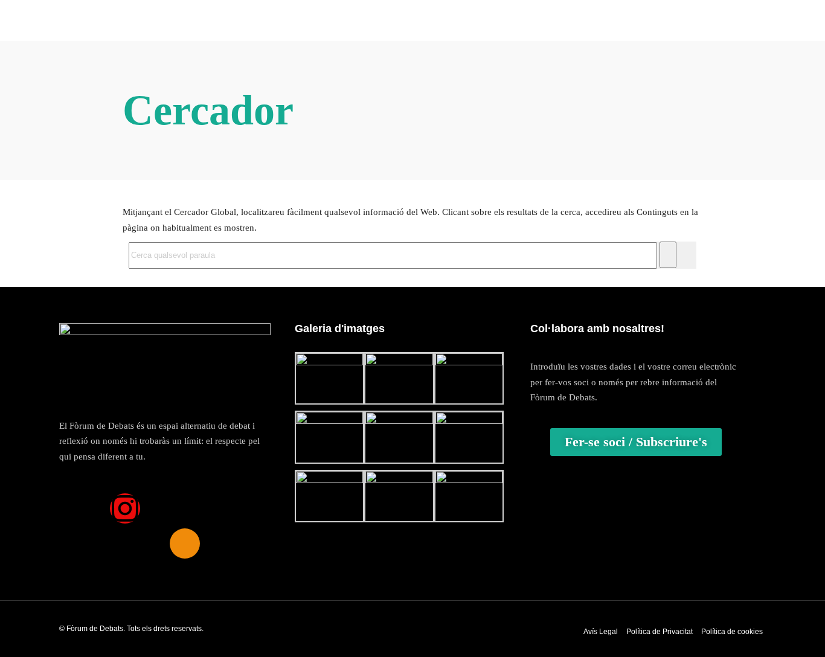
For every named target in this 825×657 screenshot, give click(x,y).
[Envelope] (245, 508)
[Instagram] (125, 508)
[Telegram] (145, 543)
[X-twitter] (165, 508)
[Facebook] (85, 508)
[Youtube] (205, 508)
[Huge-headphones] (185, 543)
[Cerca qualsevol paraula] (668, 255)
